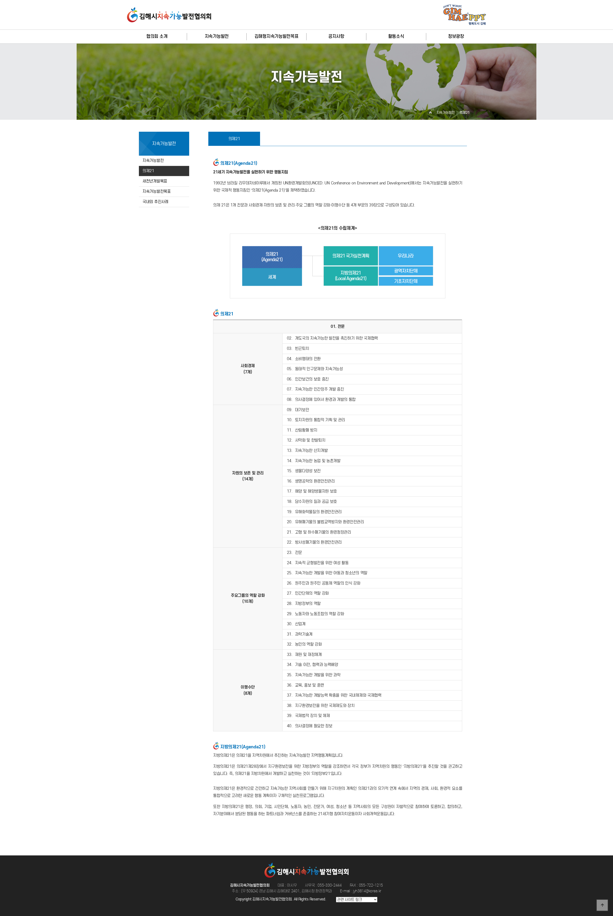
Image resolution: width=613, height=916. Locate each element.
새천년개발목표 (154, 181)
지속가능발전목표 (156, 191)
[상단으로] (602, 905)
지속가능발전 (217, 36)
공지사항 (336, 36)
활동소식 (396, 36)
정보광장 (456, 36)
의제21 (148, 170)
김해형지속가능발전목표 (277, 36)
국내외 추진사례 (155, 201)
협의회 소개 (156, 36)
